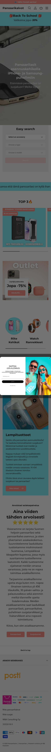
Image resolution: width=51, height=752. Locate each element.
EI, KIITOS (12, 385)
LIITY (12, 381)
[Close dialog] (49, 358)
